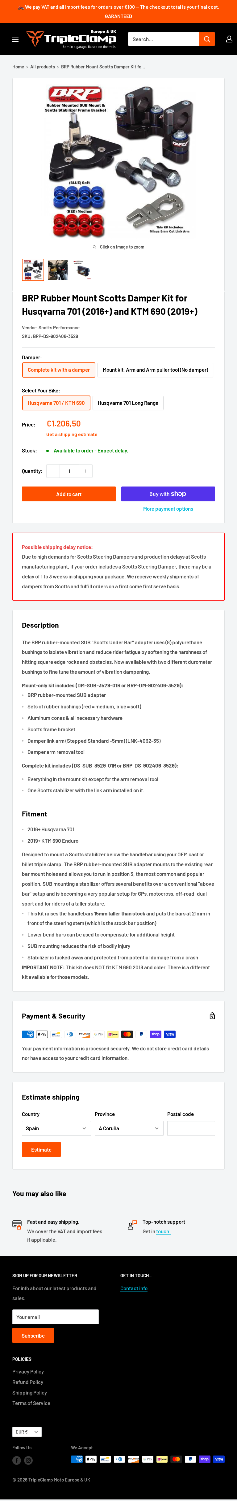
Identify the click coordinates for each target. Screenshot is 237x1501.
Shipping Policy (29, 1392)
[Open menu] (15, 39)
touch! (163, 1231)
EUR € (22, 1431)
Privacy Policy (28, 1371)
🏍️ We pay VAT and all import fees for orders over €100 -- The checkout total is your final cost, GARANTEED (118, 11)
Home (18, 66)
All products (42, 66)
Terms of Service (31, 1403)
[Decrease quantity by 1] (53, 471)
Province (105, 1114)
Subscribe (33, 1335)
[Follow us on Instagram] (28, 1460)
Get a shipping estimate (72, 434)
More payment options (168, 508)
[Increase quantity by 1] (85, 471)
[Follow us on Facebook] (16, 1460)
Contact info (134, 1288)
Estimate (41, 1149)
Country (31, 1114)
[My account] (229, 39)
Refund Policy (27, 1382)
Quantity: (32, 471)
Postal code (180, 1114)
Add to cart (68, 494)
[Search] (207, 39)
